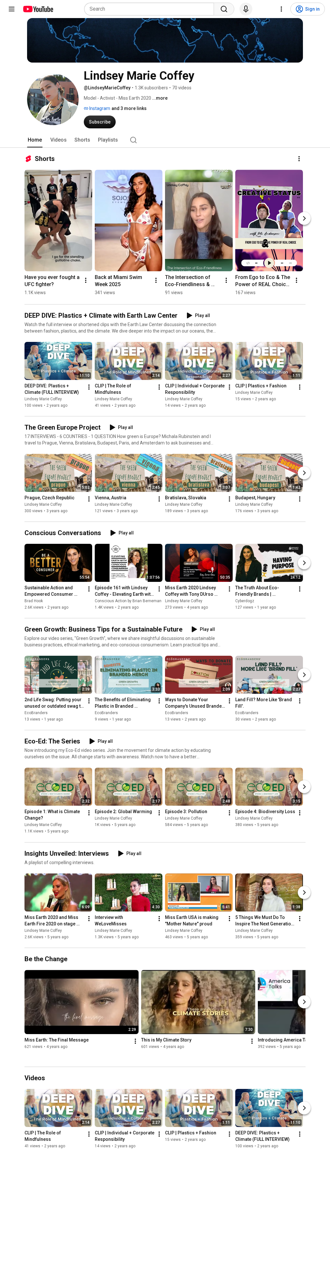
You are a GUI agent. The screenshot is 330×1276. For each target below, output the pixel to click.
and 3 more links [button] (129, 108)
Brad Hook (33, 601)
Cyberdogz (244, 601)
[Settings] (281, 9)
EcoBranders (36, 713)
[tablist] (165, 140)
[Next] (304, 218)
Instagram (99, 108)
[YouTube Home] (38, 9)
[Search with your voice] (245, 9)
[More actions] (299, 158)
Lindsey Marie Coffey (43, 399)
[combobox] (151, 9)
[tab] (35, 140)
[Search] (224, 9)
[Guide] (11, 9)
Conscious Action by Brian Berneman (128, 601)
